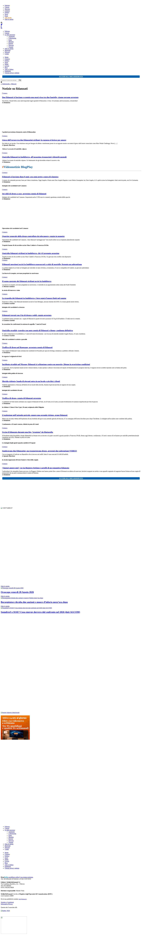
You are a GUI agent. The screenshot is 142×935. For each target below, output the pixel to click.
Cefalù (7, 54)
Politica (7, 12)
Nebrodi (7, 52)
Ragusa (11, 43)
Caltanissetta (12, 38)
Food (6, 16)
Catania (7, 7)
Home (6, 57)
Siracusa (7, 9)
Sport (6, 14)
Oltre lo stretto (9, 19)
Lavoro (7, 66)
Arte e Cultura (9, 69)
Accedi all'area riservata (71, 76)
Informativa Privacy (7, 904)
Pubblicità (8, 71)
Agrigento (12, 36)
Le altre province (10, 35)
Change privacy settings (12, 73)
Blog (6, 67)
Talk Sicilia (8, 17)
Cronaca (7, 11)
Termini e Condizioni (7, 902)
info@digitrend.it (23, 899)
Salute (6, 64)
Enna (10, 40)
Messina (11, 41)
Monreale (7, 50)
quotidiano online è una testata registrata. (17, 877)
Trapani (11, 47)
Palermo (7, 5)
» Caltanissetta (5, 84)
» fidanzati (13, 84)
